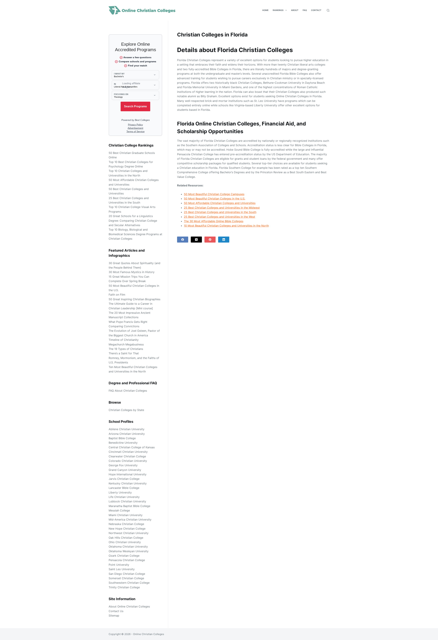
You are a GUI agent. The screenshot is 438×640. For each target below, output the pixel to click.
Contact (316, 10)
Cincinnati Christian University (128, 451)
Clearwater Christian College (127, 456)
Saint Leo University (122, 569)
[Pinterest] (210, 240)
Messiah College (119, 510)
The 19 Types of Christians (126, 349)
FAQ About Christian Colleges (128, 390)
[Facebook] (182, 240)
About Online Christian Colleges (129, 606)
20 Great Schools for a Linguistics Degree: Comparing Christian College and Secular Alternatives (133, 220)
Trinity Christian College (124, 587)
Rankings (278, 10)
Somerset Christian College (126, 578)
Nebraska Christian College (126, 524)
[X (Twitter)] (196, 240)
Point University (119, 564)
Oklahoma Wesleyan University (129, 551)
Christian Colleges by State (126, 410)
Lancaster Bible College (124, 488)
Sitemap (114, 615)
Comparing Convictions (124, 326)
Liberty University (120, 492)
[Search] (328, 10)
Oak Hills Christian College (126, 537)
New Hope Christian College (127, 528)
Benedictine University (123, 442)
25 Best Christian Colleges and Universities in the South (220, 212)
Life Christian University (124, 497)
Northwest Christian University (129, 533)
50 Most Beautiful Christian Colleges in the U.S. (214, 198)
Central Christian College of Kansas (132, 447)
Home (265, 10)
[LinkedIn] (223, 240)
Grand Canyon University (125, 470)
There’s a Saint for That (124, 353)
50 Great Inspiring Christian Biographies (134, 299)
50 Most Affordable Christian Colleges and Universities (219, 203)
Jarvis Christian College (124, 478)
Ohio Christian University (125, 542)
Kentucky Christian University (128, 483)
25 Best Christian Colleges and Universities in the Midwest (222, 207)
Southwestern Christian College (129, 582)
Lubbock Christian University (127, 501)
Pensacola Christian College (127, 560)
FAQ (305, 10)
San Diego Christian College (127, 573)
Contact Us (116, 611)
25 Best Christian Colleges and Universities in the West (219, 216)
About (294, 10)
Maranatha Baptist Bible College (129, 506)
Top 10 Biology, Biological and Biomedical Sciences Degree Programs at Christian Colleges (135, 234)
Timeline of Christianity (124, 339)
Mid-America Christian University (130, 519)
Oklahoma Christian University (128, 546)
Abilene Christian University (126, 429)
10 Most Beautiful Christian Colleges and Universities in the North (226, 225)
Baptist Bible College (122, 438)
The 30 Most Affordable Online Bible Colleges (213, 221)
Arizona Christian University (127, 433)
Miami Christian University (126, 515)
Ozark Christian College (124, 555)
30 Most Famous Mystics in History (131, 272)
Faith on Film (117, 294)
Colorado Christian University (128, 460)
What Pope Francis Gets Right (128, 322)
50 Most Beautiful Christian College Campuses (214, 194)
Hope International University (127, 474)
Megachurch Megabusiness (126, 344)
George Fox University (123, 465)
